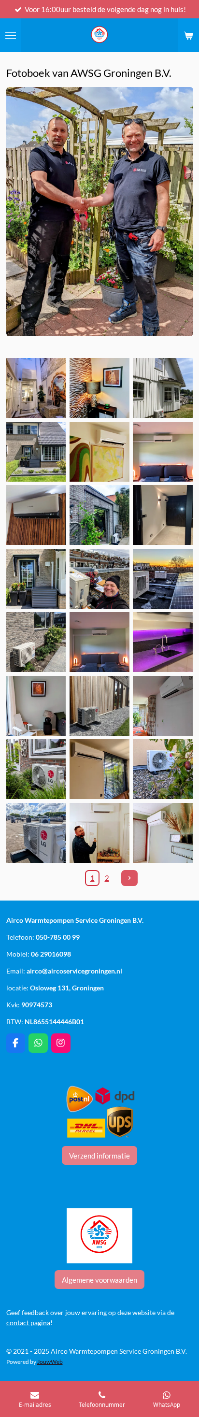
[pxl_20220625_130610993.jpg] (99, 515)
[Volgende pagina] (129, 878)
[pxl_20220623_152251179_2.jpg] (163, 832)
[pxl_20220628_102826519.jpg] (36, 642)
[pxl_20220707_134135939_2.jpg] (99, 388)
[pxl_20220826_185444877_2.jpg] (36, 388)
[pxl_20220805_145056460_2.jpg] (36, 832)
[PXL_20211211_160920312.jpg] (163, 515)
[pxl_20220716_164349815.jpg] (99, 642)
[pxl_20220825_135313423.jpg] (99, 451)
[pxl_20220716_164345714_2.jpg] (163, 451)
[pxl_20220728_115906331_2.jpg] (36, 769)
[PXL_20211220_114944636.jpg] (99, 578)
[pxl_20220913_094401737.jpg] (36, 515)
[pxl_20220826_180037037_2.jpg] (163, 642)
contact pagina (28, 1322)
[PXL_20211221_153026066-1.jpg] (163, 578)
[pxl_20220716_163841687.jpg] (99, 705)
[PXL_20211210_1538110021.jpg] (99, 832)
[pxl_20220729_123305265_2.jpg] (163, 705)
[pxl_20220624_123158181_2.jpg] (36, 705)
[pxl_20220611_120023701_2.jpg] (36, 578)
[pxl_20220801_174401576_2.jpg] (163, 769)
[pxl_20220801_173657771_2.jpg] (99, 769)
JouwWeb (50, 1361)
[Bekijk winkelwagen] (188, 35)
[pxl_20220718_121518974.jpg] (163, 388)
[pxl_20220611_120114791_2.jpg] (36, 451)
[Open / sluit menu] (10, 35)
